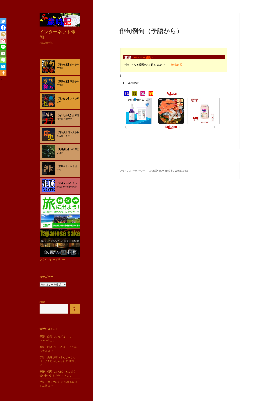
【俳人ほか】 (63, 98)
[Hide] (1, 79)
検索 (42, 302)
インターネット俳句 (57, 34)
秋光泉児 (177, 64)
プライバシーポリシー (52, 259)
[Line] (3, 47)
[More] (3, 73)
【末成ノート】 (64, 183)
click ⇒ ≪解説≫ (143, 57)
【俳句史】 (62, 132)
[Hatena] (3, 66)
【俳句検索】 (63, 64)
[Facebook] (3, 27)
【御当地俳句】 (64, 115)
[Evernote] (3, 60)
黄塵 (127, 57)
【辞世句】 (62, 166)
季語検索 (133, 83)
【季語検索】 (63, 81)
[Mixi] (3, 34)
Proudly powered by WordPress (168, 170)
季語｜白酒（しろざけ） (54, 336)
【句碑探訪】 (63, 149)
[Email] (3, 53)
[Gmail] (3, 40)
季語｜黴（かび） (50, 382)
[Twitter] (3, 21)
